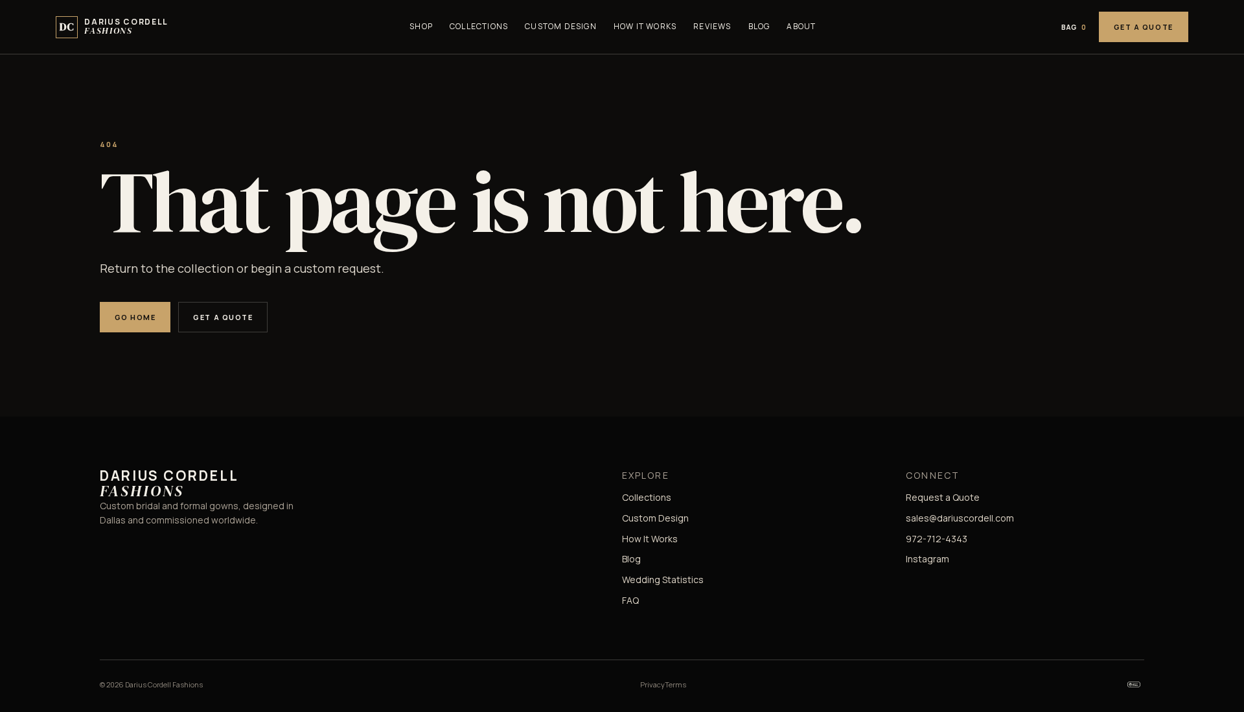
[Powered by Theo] (1133, 684)
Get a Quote (1143, 27)
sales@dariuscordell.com (960, 518)
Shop (421, 26)
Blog (759, 26)
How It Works (645, 26)
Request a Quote (943, 497)
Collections (479, 26)
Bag (1074, 27)
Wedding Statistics (663, 579)
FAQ (630, 600)
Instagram (927, 559)
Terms (675, 684)
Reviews (712, 26)
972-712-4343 (936, 539)
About (801, 26)
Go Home (135, 317)
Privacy (652, 684)
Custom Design (561, 26)
